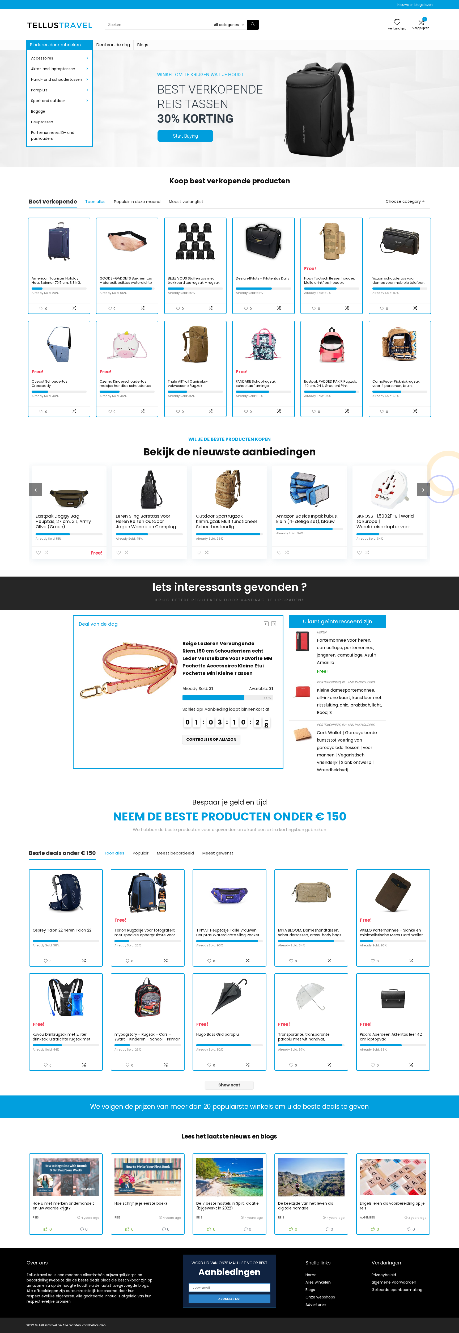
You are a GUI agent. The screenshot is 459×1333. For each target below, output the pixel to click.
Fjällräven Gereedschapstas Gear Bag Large (387, 518)
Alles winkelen (318, 1282)
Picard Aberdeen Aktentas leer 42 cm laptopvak (391, 1037)
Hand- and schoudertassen (56, 79)
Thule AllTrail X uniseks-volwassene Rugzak (188, 383)
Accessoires (42, 58)
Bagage (38, 111)
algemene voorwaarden (394, 1282)
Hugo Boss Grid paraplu (217, 1034)
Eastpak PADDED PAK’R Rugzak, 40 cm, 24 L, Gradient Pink (330, 383)
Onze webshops (320, 1297)
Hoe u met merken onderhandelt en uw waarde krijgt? (63, 1206)
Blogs (142, 45)
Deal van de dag (113, 45)
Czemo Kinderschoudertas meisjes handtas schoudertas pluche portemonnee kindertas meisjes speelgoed (127, 388)
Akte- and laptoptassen (53, 68)
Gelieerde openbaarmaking (397, 1289)
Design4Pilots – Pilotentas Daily (262, 278)
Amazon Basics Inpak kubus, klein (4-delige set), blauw (226, 518)
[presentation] (35, 489)
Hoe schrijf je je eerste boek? (141, 1203)
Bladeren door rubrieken (55, 45)
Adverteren (315, 1304)
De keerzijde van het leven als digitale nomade (305, 1206)
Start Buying (185, 136)
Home (311, 1274)
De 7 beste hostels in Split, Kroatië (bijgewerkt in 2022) (227, 1206)
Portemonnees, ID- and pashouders (52, 135)
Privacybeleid (384, 1274)
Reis (36, 1217)
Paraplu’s (39, 90)
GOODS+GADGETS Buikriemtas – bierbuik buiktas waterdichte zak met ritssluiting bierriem (126, 282)
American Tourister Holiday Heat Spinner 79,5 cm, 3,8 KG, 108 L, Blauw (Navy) (56, 282)
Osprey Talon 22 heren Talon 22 (62, 930)
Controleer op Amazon (211, 754)
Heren (321, 632)
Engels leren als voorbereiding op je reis (392, 1206)
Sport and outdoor (48, 100)
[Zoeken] (253, 25)
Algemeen (367, 1217)
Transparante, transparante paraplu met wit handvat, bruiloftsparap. (304, 1039)
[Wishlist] (397, 22)
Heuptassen (42, 122)
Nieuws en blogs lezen (415, 4)
